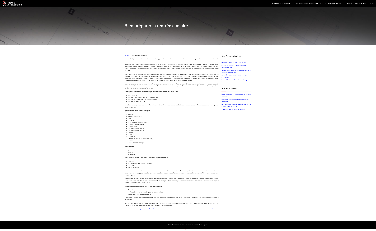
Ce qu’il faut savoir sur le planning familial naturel (140, 209)
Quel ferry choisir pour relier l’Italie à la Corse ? (234, 62)
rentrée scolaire (147, 171)
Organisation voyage (333, 4)
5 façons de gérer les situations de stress (233, 109)
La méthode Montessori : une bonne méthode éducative (201, 209)
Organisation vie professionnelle (308, 4)
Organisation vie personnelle (280, 4)
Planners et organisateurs (355, 4)
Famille (129, 55)
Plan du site (188, 230)
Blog (372, 4)
